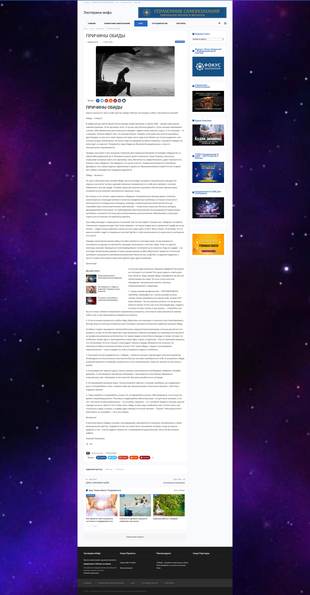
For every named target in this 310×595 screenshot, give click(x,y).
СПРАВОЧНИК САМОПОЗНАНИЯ (102, 2)
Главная (86, 2)
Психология (180, 41)
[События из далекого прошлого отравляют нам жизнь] (135, 505)
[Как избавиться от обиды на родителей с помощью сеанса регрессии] (91, 290)
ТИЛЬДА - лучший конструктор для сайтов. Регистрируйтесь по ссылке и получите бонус (172, 565)
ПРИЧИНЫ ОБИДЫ (111, 453)
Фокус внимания (126, 568)
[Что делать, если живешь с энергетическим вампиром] (91, 301)
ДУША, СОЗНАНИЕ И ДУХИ (97, 483)
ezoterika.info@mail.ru (91, 573)
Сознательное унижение (174, 483)
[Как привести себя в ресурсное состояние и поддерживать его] (101, 505)
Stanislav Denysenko (97, 453)
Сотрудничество (126, 2)
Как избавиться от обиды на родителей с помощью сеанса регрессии (109, 289)
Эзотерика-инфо (98, 12)
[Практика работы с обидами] (169, 505)
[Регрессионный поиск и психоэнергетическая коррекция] (91, 278)
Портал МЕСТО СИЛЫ (128, 563)
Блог (117, 2)
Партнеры (137, 2)
